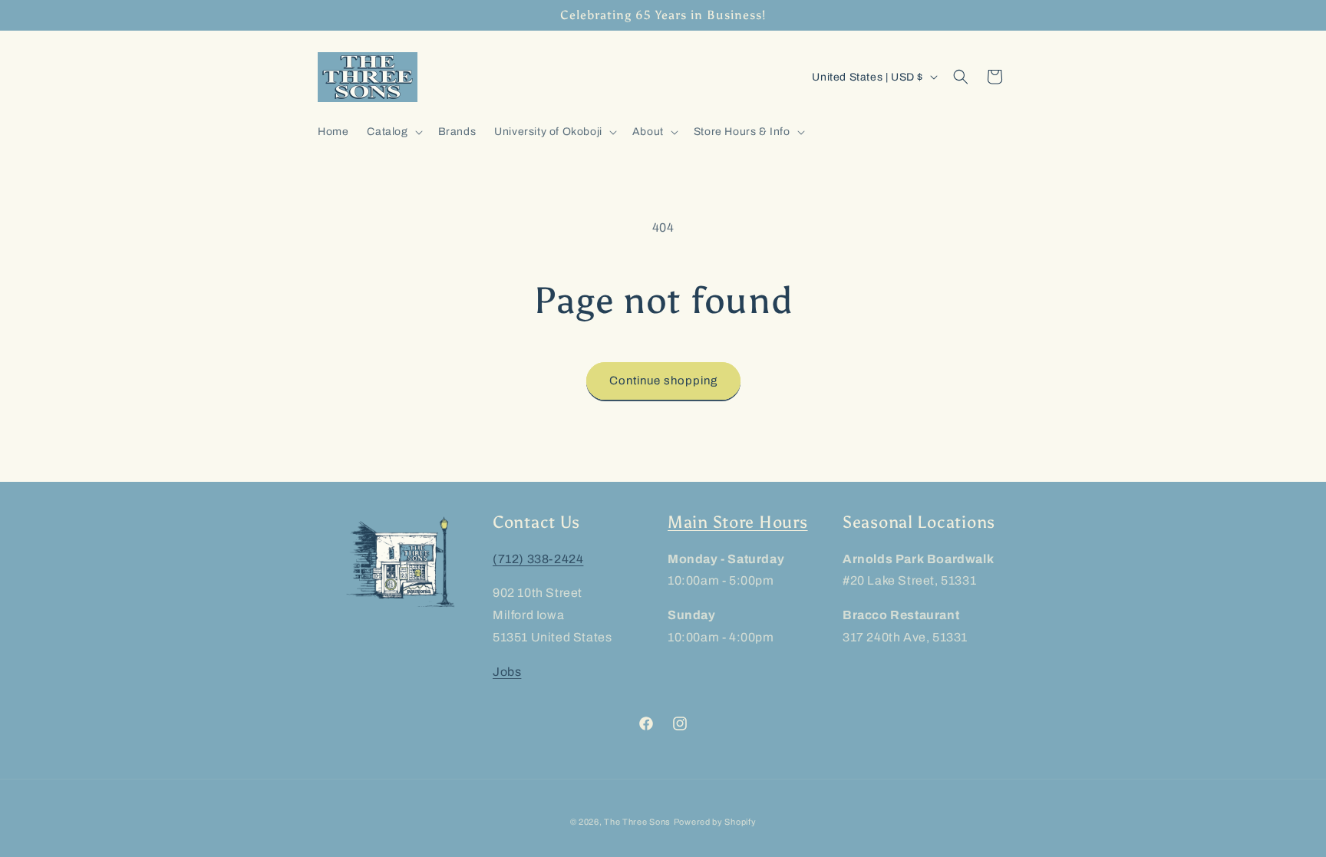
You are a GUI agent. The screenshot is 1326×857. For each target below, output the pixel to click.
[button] (393, 132)
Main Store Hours (738, 522)
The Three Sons (637, 821)
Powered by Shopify (715, 821)
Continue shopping (663, 380)
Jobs (507, 671)
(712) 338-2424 (538, 558)
